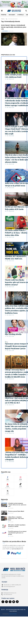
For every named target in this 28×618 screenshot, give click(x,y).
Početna (3, 14)
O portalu (20, 14)
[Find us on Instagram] (6, 601)
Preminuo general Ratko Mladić (16, 511)
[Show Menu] (2, 10)
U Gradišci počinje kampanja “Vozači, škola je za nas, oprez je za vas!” (17, 504)
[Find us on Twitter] (10, 601)
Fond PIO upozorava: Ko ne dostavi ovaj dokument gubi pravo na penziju (17, 533)
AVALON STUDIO (13, 613)
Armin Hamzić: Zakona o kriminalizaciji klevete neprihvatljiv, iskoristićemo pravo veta (13, 27)
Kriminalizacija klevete (12, 18)
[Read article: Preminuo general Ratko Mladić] (4, 513)
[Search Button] (26, 10)
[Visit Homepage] (14, 10)
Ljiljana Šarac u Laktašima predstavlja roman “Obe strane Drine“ (16, 518)
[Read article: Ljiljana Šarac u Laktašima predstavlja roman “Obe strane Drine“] (4, 518)
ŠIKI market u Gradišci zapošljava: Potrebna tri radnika (17, 525)
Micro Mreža (5, 31)
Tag (6, 18)
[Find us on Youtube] (13, 601)
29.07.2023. (11, 31)
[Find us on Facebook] (2, 601)
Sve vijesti (12, 14)
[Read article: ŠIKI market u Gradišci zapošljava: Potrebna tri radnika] (4, 526)
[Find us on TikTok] (17, 601)
